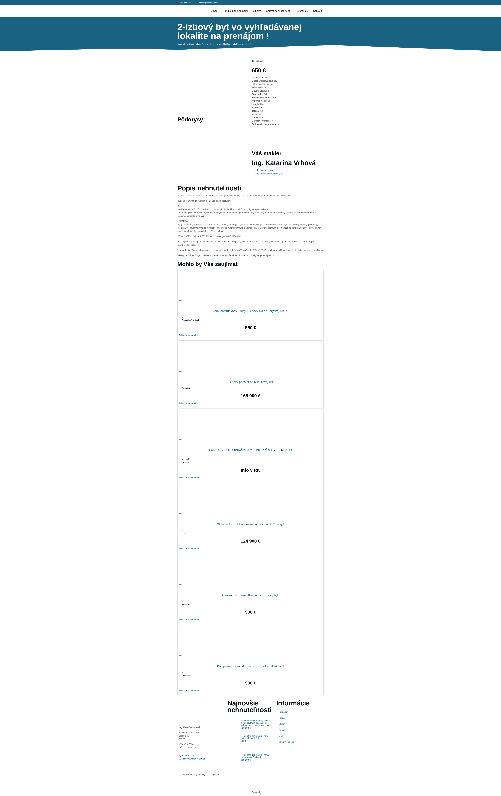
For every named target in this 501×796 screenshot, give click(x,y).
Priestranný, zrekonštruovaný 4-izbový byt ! (250, 595)
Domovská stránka (185, 44)
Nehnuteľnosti (200, 44)
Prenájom (283, 712)
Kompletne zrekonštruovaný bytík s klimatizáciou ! (250, 666)
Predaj (282, 718)
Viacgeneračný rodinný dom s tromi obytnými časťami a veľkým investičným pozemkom (256, 722)
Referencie (302, 11)
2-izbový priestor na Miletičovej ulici (250, 382)
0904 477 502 (266, 170)
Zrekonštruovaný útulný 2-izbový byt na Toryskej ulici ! (250, 311)
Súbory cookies (286, 742)
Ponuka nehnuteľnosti (235, 11)
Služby (257, 11)
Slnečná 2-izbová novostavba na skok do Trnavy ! (250, 524)
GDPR (282, 736)
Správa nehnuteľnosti (278, 11)
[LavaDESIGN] (281, 792)
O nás (214, 11)
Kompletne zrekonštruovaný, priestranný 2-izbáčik (255, 756)
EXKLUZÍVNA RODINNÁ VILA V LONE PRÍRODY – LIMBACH (250, 450)
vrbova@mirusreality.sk (271, 173)
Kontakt (317, 11)
